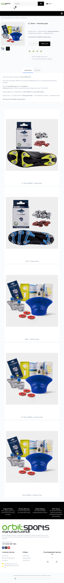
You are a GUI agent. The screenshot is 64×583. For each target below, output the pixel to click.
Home (2, 17)
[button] (61, 13)
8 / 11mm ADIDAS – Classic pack (32, 183)
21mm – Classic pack (32, 261)
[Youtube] (9, 548)
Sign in (50, 3)
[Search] (41, 4)
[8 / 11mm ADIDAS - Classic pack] (32, 144)
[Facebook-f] (3, 548)
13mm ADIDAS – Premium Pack (32, 495)
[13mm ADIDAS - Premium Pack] (32, 456)
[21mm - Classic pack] (32, 222)
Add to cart (44, 43)
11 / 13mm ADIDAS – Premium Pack (32, 417)
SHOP (6, 17)
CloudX (49, 575)
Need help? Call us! (7, 542)
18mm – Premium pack (32, 339)
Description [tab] (28, 70)
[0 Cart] (14, 8)
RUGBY (12, 17)
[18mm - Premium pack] (32, 300)
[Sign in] (47, 3)
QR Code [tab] (37, 70)
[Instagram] (6, 548)
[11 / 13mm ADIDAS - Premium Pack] (32, 378)
